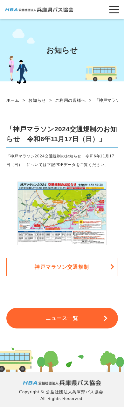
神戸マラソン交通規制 (62, 267)
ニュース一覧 (62, 318)
